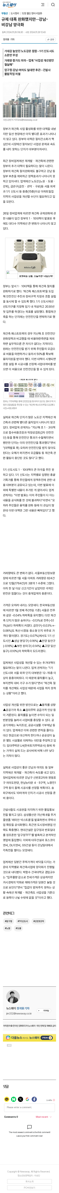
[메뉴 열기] (41, 4)
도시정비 (15, 13)
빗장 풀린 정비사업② (32, 13)
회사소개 (30, 1181)
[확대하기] (29, 84)
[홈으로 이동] (9, 5)
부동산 (4, 13)
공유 (52, 39)
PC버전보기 (29, 1187)
